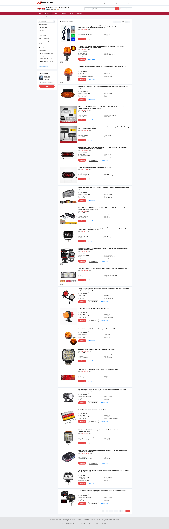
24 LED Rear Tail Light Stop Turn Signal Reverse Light (92, 409)
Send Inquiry (82, 39)
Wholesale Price (86, 519)
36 (67, 511)
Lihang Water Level (43, 27)
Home (40, 13)
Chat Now (47, 79)
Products (49, 13)
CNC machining (42, 30)
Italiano (76, 520)
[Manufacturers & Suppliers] (45, 2)
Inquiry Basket (105, 39)
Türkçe (108, 520)
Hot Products (52, 519)
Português (60, 520)
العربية (89, 520)
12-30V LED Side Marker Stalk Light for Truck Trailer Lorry (93, 308)
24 (64, 511)
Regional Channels (100, 519)
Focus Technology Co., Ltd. (76, 523)
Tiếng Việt (112, 520)
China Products (58, 519)
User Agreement (92, 523)
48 (70, 511)
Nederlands (85, 520)
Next (127, 511)
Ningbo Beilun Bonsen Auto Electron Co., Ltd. (58, 7)
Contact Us (79, 13)
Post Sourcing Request (126, 8)
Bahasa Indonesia (119, 520)
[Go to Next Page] (128, 22)
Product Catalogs (44, 66)
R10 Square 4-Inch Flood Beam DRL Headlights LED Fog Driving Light (96, 349)
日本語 (97, 520)
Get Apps (122, 3)
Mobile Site (113, 519)
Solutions (64, 13)
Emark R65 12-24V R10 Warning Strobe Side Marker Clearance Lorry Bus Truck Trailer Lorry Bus (103, 268)
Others (40, 43)
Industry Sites (93, 519)
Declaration (98, 523)
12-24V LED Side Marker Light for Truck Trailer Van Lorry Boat (94, 167)
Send (47, 86)
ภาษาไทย (104, 520)
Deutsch (80, 520)
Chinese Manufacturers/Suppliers (69, 519)
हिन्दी (100, 520)
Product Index (107, 519)
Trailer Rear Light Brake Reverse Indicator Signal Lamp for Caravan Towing (98, 369)
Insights (117, 519)
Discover (71, 13)
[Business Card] (54, 73)
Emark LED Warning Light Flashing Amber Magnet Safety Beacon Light (96, 329)
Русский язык (70, 520)
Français (65, 520)
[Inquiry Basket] (117, 3)
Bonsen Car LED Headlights (44, 41)
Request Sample (94, 39)
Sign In (98, 3)
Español (55, 520)
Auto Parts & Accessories (44, 38)
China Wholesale (79, 519)
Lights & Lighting (42, 35)
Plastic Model (41, 32)
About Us (56, 13)
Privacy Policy (104, 523)
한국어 (93, 520)
